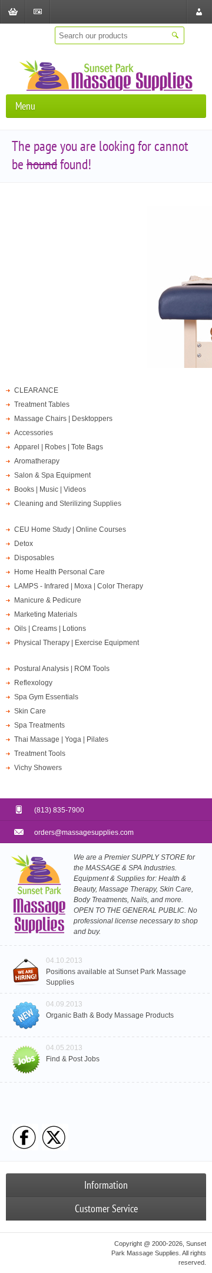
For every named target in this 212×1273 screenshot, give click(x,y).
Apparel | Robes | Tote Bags (58, 447)
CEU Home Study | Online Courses (70, 529)
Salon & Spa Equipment (52, 475)
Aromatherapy (36, 461)
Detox (23, 544)
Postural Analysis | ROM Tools (62, 669)
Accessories (33, 433)
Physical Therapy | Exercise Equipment (76, 643)
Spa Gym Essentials (46, 697)
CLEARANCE (36, 390)
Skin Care (30, 711)
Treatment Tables (41, 404)
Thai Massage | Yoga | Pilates (61, 739)
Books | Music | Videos (50, 489)
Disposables (34, 558)
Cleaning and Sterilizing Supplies (67, 503)
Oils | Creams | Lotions (50, 628)
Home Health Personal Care (59, 572)
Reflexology (33, 683)
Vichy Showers (38, 768)
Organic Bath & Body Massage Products (110, 1015)
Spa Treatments (39, 725)
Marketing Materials (45, 614)
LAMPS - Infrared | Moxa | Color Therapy (78, 586)
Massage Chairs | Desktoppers (63, 419)
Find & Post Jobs (73, 1059)
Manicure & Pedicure (47, 600)
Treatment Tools (39, 753)
